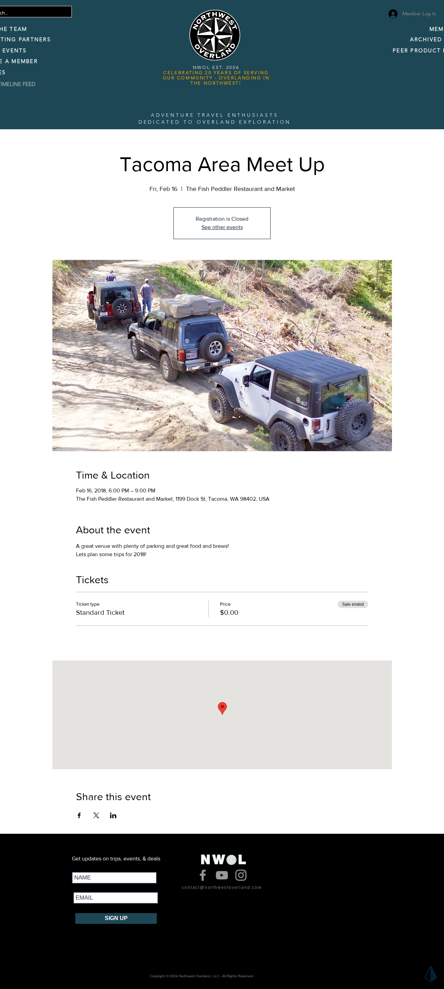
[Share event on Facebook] (79, 815)
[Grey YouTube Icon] (221, 875)
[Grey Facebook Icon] (202, 875)
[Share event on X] (96, 815)
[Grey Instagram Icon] (240, 875)
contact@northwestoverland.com (222, 887)
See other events (222, 227)
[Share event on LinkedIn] (113, 815)
